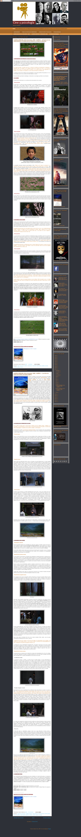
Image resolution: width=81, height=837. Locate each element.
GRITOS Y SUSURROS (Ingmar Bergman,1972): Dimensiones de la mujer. (63, 329)
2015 (56, 395)
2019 (56, 366)
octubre (57, 373)
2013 (56, 398)
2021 (56, 363)
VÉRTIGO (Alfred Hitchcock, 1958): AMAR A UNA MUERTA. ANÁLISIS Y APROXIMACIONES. (63, 301)
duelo (18, 365)
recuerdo (46, 365)
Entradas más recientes (19, 817)
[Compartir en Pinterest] (39, 364)
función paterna (47, 813)
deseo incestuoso (41, 813)
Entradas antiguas (47, 817)
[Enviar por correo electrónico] (34, 364)
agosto (57, 376)
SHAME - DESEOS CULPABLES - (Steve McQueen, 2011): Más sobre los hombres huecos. (63, 324)
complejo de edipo (29, 813)
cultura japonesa (35, 813)
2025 (56, 357)
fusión (15, 814)
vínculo (21, 367)
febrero (57, 383)
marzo (57, 382)
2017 (56, 369)
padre (24, 814)
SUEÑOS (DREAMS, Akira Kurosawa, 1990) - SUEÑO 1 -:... (60, 389)
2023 (56, 360)
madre (21, 814)
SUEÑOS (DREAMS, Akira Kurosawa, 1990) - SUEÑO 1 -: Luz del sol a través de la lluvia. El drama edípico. (31, 374)
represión (27, 814)
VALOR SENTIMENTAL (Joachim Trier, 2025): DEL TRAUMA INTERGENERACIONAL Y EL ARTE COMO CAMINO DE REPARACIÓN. (60, 78)
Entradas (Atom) (35, 821)
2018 (56, 367)
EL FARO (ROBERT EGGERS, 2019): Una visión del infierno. (62, 312)
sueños (18, 367)
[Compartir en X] (37, 364)
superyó (37, 814)
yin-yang (40, 814)
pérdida (43, 365)
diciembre (57, 370)
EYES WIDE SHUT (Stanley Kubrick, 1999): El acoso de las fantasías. (63, 289)
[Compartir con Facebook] (38, 364)
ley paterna (18, 814)
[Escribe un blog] (35, 364)
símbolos (15, 367)
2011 (56, 401)
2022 (56, 361)
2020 (56, 364)
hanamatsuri (30, 365)
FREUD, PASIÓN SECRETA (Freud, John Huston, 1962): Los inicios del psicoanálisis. (63, 284)
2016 (56, 394)
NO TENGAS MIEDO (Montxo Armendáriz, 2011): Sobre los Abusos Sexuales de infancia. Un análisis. (63, 307)
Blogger (49, 828)
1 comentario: (30, 364)
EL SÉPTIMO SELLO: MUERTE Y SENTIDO (62, 295)
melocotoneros (39, 365)
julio (56, 377)
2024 (56, 358)
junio (57, 379)
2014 (56, 397)
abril (57, 380)
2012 (56, 400)
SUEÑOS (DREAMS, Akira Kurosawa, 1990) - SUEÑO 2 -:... (60, 386)
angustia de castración (21, 813)
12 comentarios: (31, 812)
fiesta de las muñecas (23, 365)
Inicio (33, 817)
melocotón (34, 365)
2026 (56, 355)
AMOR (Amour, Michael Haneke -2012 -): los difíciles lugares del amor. (63, 278)
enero (57, 392)
